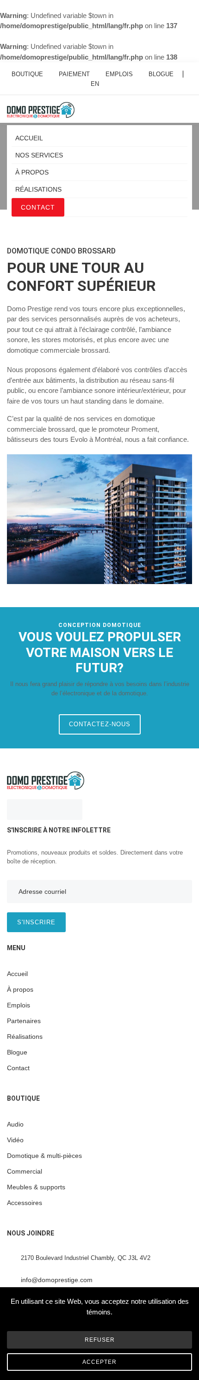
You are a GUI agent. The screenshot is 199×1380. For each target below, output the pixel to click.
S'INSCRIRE (36, 922)
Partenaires (24, 1020)
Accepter (99, 1362)
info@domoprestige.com (57, 1280)
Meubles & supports (36, 1187)
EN (95, 83)
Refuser (100, 1340)
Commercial (24, 1171)
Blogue (161, 74)
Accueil (29, 138)
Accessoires (24, 1202)
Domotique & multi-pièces (44, 1155)
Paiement (74, 74)
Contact (38, 207)
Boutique (27, 74)
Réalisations (38, 189)
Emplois (119, 74)
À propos (32, 172)
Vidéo (15, 1140)
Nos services (39, 155)
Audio (15, 1124)
